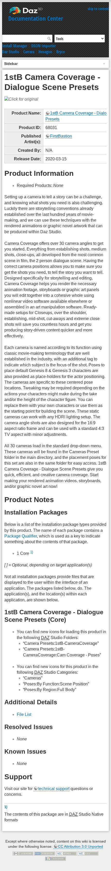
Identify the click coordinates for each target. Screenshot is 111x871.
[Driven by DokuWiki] (55, 858)
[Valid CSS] (88, 853)
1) (31, 552)
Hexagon (45, 52)
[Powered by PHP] (44, 853)
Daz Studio (10, 52)
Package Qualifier (20, 536)
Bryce (60, 52)
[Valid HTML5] (66, 853)
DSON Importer (43, 46)
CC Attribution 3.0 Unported (80, 846)
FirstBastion (61, 136)
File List (24, 714)
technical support (53, 788)
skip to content (98, 8)
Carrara (28, 52)
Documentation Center (35, 18)
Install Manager (14, 46)
